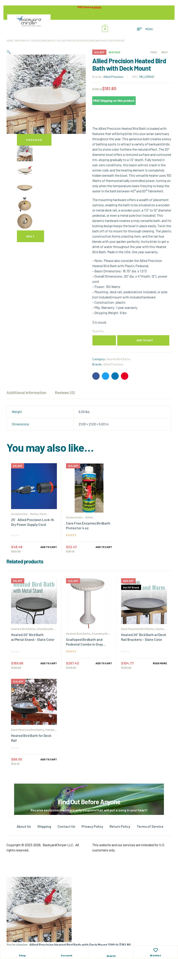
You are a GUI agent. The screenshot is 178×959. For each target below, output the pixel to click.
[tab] (26, 392)
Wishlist (155, 955)
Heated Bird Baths (43, 40)
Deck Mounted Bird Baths (28, 515)
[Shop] (22, 950)
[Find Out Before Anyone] (89, 789)
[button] (9, 52)
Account (67, 955)
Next (30, 236)
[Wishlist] (155, 950)
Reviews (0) (65, 392)
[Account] (66, 950)
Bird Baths (22, 40)
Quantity (98, 331)
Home (10, 40)
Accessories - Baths (24, 514)
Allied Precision (113, 76)
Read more (160, 663)
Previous (34, 139)
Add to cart (145, 340)
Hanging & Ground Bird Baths (33, 731)
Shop (22, 955)
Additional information (26, 392)
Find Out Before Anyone (89, 802)
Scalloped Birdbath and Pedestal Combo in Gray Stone (84, 644)
